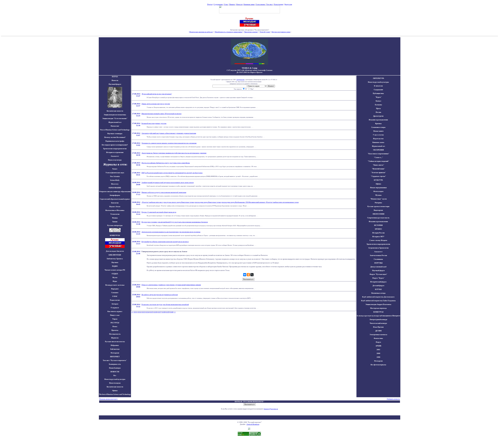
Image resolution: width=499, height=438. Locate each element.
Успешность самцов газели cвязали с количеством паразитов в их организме (169, 143)
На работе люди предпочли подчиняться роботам (160, 295)
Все (114, 375)
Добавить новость (393, 399)
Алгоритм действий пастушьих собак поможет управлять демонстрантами (169, 133)
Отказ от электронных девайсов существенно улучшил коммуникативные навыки (171, 285)
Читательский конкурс (378, 323)
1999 (378, 357)
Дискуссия (288, 4)
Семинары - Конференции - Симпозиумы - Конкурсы (249, 34)
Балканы (378, 105)
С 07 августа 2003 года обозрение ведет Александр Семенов (249, 70)
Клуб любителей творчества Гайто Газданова (378, 301)
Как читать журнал (114, 311)
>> (175, 312)
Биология (115, 203)
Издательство (378, 139)
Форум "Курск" (378, 278)
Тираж (114, 319)
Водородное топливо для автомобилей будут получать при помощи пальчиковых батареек (175, 222)
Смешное (114, 293)
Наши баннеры (115, 368)
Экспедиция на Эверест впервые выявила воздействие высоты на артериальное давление (174, 153)
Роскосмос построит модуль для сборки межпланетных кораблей (165, 304)
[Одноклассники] (248, 274)
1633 (143, 312)
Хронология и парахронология (115, 149)
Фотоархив (115, 353)
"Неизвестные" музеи (378, 199)
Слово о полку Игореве (378, 240)
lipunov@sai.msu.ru (271, 409)
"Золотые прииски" (378, 172)
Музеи (114, 277)
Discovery (115, 184)
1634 (147, 312)
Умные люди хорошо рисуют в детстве (156, 104)
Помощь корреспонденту (108, 399)
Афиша (115, 390)
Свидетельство (240, 79)
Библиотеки (114, 349)
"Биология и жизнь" (251, 32)
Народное (115, 289)
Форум (378, 342)
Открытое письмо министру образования (115, 191)
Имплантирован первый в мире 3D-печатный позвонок (161, 114)
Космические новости (115, 111)
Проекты (114, 330)
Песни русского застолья (114, 285)
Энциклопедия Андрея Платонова (378, 304)
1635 (151, 312)
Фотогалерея (378, 191)
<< (132, 312)
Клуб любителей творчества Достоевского (378, 297)
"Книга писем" (378, 165)
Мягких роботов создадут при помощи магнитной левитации (164, 192)
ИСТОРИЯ (378, 225)
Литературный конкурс (378, 319)
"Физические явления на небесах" (201, 32)
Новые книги (378, 131)
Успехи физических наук (115, 173)
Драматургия (378, 116)
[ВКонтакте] (244, 274)
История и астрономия (114, 152)
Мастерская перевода (378, 308)
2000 (378, 353)
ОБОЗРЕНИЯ (378, 150)
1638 (163, 312)
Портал (209, 4)
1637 (159, 312)
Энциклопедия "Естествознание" (114, 118)
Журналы (115, 338)
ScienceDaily (115, 180)
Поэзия (378, 112)
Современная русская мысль (378, 218)
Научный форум (115, 84)
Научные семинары (114, 133)
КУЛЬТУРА (378, 180)
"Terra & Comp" (264, 32)
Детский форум (378, 285)
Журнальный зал (114, 122)
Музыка (378, 195)
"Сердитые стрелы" (378, 176)
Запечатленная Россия (378, 255)
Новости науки (114, 383)
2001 (378, 350)
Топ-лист (269, 4)
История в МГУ (378, 237)
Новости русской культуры (114, 379)
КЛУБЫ (378, 289)
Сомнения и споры (378, 127)
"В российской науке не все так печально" (157, 94)
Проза (378, 108)
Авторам (114, 304)
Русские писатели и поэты (115, 342)
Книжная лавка (249, 4)
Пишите (232, 4)
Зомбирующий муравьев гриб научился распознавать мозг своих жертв (168, 182)
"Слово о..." (378, 157)
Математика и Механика (114, 210)
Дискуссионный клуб (378, 267)
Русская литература (115, 225)
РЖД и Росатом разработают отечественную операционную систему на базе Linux (172, 173)
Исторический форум (378, 282)
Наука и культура (115, 160)
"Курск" (378, 97)
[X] (252, 274)
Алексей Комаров (253, 424)
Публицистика (378, 93)
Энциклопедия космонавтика (115, 115)
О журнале (115, 308)
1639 (167, 312)
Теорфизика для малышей (300, 32)
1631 (135, 312)
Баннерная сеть (115, 364)
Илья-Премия (378, 327)
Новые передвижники (378, 188)
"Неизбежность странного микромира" (228, 32)
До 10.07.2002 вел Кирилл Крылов (249, 72)
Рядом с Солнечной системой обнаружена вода (159, 212)
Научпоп (114, 262)
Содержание (218, 4)
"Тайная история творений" (378, 161)
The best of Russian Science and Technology (115, 394)
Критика (378, 123)
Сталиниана (378, 259)
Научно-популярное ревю (281, 32)
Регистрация (278, 4)
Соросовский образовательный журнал (115, 199)
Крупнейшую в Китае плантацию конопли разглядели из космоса (165, 242)
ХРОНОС (378, 229)
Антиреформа (115, 195)
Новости (239, 4)
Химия (114, 222)
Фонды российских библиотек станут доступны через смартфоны (166, 163)
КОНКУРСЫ (378, 312)
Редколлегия (115, 300)
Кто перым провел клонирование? (115, 145)
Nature (114, 169)
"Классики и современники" (378, 154)
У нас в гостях (378, 135)
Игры (115, 281)
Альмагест (115, 156)
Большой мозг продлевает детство (154, 123)
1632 (139, 312)
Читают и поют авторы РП (115, 270)
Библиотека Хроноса (115, 259)
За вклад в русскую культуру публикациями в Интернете (378, 316)
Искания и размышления (378, 120)
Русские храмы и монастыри (378, 206)
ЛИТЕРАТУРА (378, 78)
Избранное (115, 345)
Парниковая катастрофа (114, 141)
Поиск (114, 326)
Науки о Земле (114, 207)
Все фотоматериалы (378, 365)
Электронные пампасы (378, 334)
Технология (114, 214)
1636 (155, 312)
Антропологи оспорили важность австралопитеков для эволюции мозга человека (171, 232)
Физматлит (115, 126)
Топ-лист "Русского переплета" (115, 360)
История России (378, 233)
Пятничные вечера (378, 293)
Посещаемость (115, 334)
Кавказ (378, 101)
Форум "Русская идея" (378, 274)
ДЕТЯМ (378, 331)
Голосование (260, 4)
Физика (115, 218)
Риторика (378, 203)
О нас (226, 4)
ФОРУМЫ (378, 263)
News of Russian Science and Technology (115, 130)
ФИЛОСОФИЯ (378, 214)
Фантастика (378, 338)
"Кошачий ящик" (378, 169)
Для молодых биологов (115, 251)
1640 (171, 312)
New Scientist (115, 176)
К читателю (378, 86)
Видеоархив (378, 210)
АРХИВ (378, 346)
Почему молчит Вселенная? (115, 137)
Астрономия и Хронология (378, 248)
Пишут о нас (115, 315)
